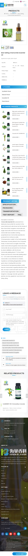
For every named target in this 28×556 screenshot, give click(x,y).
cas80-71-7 (4, 506)
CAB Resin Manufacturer (7, 546)
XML (2, 549)
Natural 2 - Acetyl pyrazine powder (9, 499)
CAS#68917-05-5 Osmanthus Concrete (14, 404)
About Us (3, 473)
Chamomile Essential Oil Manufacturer (12, 350)
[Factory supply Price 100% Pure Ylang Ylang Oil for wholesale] (6, 192)
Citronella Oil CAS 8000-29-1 (18, 133)
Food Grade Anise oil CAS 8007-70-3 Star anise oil (17, 178)
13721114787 (12, 433)
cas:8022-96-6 (5, 514)
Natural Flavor (6, 95)
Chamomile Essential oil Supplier (10, 352)
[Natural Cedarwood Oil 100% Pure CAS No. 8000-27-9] (6, 170)
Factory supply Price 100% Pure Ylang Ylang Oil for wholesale (18, 190)
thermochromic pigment (20, 543)
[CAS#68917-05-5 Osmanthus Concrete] (14, 391)
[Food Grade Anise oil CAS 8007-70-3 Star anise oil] (6, 181)
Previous (1, 396)
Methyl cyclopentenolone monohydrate (10, 509)
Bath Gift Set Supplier (13, 541)
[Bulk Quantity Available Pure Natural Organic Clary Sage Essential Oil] (6, 126)
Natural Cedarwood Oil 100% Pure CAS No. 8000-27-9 (18, 167)
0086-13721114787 (11, 431)
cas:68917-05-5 (5, 512)
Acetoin (3, 504)
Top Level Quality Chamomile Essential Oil (12, 348)
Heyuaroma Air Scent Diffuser (8, 544)
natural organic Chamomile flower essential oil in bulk (18, 145)
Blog (2, 481)
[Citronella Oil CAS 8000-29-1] (6, 137)
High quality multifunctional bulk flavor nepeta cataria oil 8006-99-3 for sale (18, 113)
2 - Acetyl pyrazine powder (7, 496)
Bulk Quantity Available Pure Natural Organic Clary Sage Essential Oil (18, 124)
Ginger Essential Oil (5, 491)
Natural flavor (4, 501)
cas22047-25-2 (5, 494)
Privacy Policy (8, 549)
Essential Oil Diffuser (18, 546)
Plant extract (5, 101)
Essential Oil (13, 14)
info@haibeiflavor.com (13, 439)
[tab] (10, 201)
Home (7, 14)
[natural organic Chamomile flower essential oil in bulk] (6, 148)
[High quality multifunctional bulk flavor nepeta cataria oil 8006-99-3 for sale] (6, 115)
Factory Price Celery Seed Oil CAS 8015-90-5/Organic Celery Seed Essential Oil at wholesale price (19, 157)
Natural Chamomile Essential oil (10, 343)
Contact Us (3, 478)
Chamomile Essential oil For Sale (10, 345)
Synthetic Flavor (6, 91)
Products (3, 476)
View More (15, 119)
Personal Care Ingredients (7, 543)
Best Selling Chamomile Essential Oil (12, 305)
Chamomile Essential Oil (8, 340)
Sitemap (3, 483)
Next (27, 396)
